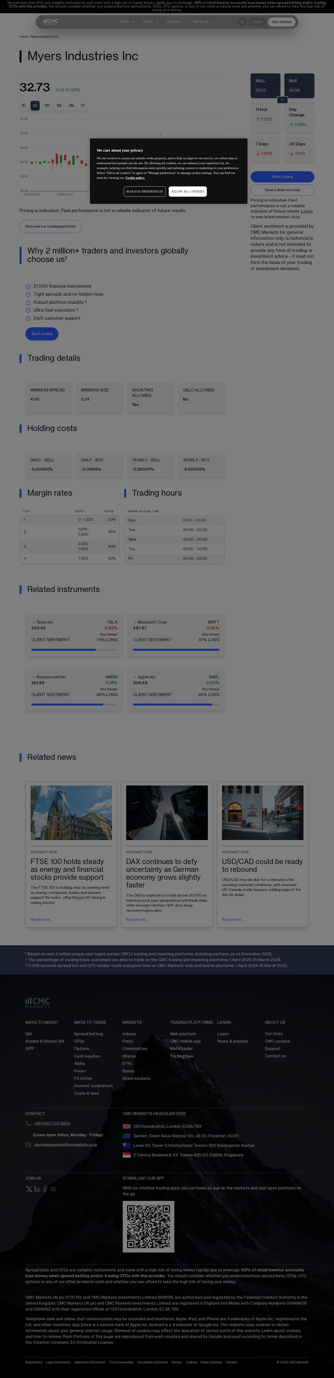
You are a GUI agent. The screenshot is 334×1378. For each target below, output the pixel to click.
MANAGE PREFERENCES (144, 191)
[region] (168, 171)
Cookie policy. (135, 178)
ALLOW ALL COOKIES (187, 191)
